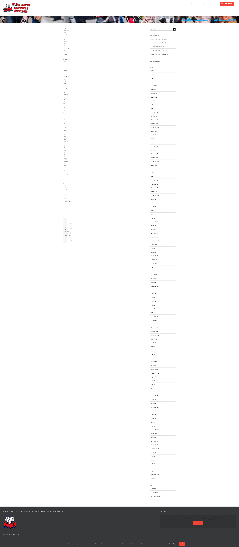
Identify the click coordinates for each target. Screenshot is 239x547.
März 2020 (153, 267)
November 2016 (155, 407)
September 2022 (155, 195)
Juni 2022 (153, 207)
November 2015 (155, 441)
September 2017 (155, 373)
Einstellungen (173, 544)
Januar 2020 (154, 275)
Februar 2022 (154, 222)
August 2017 (154, 377)
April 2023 (153, 173)
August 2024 (154, 131)
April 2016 (153, 422)
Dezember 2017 (155, 365)
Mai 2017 (153, 384)
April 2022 (153, 214)
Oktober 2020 (154, 256)
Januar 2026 (154, 86)
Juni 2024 (153, 135)
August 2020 (154, 263)
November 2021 (155, 233)
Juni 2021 (153, 252)
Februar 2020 (154, 271)
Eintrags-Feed (154, 492)
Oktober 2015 (154, 445)
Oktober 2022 (154, 191)
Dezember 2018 (155, 324)
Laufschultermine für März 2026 (159, 50)
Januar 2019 (154, 320)
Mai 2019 (153, 305)
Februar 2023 (154, 180)
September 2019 (155, 290)
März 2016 (153, 426)
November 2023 (155, 154)
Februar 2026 (154, 82)
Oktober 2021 (154, 237)
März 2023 (153, 176)
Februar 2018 (154, 358)
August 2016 (154, 414)
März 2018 (153, 354)
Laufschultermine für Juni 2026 (159, 39)
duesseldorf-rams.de (14, 535)
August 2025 (154, 97)
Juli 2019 (153, 297)
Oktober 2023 (154, 157)
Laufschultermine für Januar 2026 (159, 54)
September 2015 (155, 449)
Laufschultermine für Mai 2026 (158, 43)
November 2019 (155, 282)
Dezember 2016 (155, 403)
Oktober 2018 (154, 331)
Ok (182, 544)
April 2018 (153, 350)
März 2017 (153, 392)
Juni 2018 (153, 343)
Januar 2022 (154, 225)
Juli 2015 (153, 456)
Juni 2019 (153, 301)
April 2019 (153, 309)
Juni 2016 (153, 418)
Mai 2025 (153, 101)
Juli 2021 (153, 248)
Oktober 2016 (154, 411)
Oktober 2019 (154, 286)
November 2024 (155, 120)
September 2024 (155, 127)
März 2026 (153, 78)
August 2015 (154, 452)
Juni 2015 (153, 460)
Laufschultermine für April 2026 (159, 46)
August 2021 (154, 244)
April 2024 (153, 142)
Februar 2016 (154, 430)
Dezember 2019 (155, 278)
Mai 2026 (153, 71)
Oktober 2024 (154, 123)
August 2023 (154, 165)
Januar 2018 (154, 362)
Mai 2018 (153, 346)
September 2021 (155, 241)
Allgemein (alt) (155, 474)
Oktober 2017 (154, 369)
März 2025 (153, 108)
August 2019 (154, 294)
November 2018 (155, 328)
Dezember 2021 (155, 229)
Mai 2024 (153, 139)
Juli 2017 (153, 380)
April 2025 (153, 104)
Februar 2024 (154, 146)
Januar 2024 (154, 150)
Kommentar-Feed (155, 496)
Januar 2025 (154, 116)
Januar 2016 (154, 433)
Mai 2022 (153, 210)
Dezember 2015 (155, 437)
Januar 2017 (154, 399)
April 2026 (153, 74)
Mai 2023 (153, 169)
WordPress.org (154, 500)
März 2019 (153, 312)
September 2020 (155, 260)
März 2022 (153, 218)
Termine (153, 478)
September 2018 (155, 335)
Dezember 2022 (155, 184)
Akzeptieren (198, 523)
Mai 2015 (153, 464)
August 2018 (154, 339)
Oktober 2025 (154, 93)
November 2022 (155, 188)
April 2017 (153, 388)
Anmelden (153, 488)
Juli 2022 (153, 203)
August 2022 (154, 199)
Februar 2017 (154, 396)
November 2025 (155, 89)
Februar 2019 (154, 316)
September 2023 (155, 161)
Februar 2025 (154, 112)
